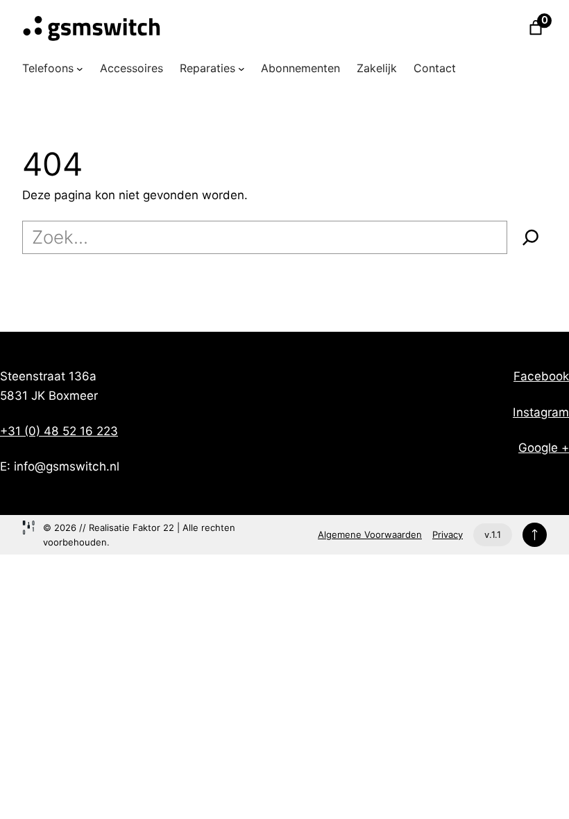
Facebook (541, 376)
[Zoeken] (530, 237)
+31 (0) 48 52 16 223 (59, 430)
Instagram (541, 412)
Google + (543, 447)
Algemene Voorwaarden (370, 534)
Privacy (447, 534)
